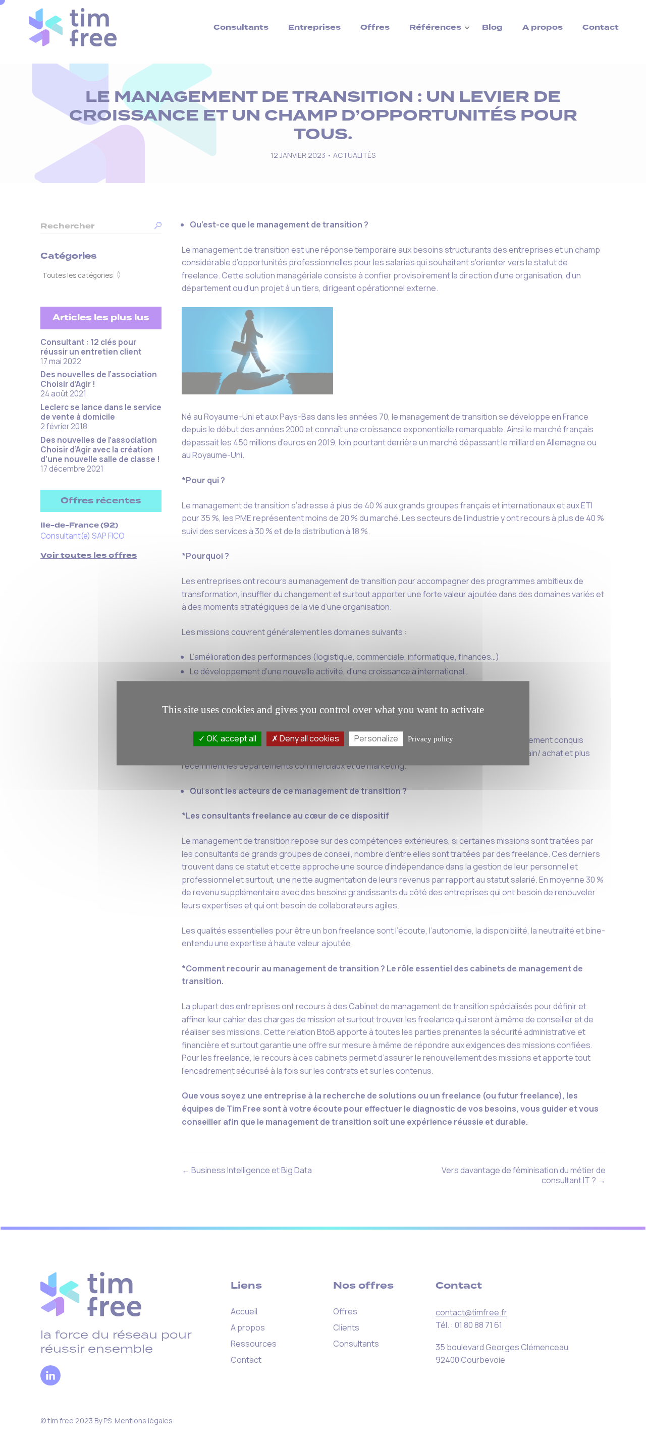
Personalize (376, 738)
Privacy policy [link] (430, 739)
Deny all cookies (308, 738)
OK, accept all (230, 738)
